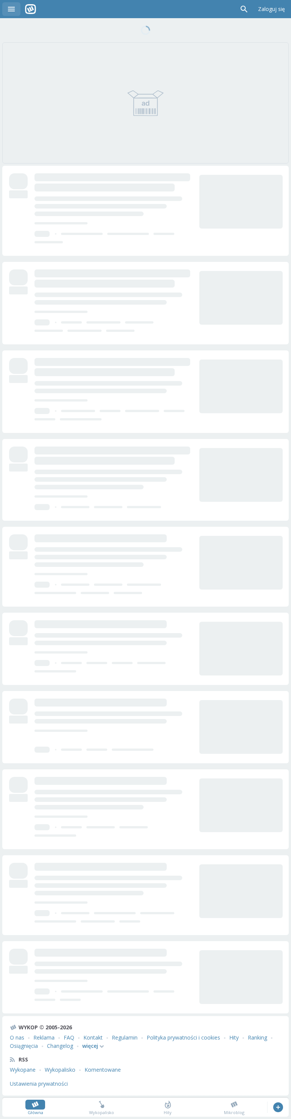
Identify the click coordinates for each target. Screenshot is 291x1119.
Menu (11, 9)
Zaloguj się (271, 8)
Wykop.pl (30, 9)
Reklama (44, 1037)
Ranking (257, 1037)
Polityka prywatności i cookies (183, 1037)
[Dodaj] (278, 1107)
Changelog (60, 1045)
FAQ (69, 1037)
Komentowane (102, 1069)
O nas (17, 1037)
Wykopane (23, 1069)
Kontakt (93, 1037)
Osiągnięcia (24, 1045)
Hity (234, 1037)
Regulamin (125, 1037)
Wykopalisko (60, 1069)
